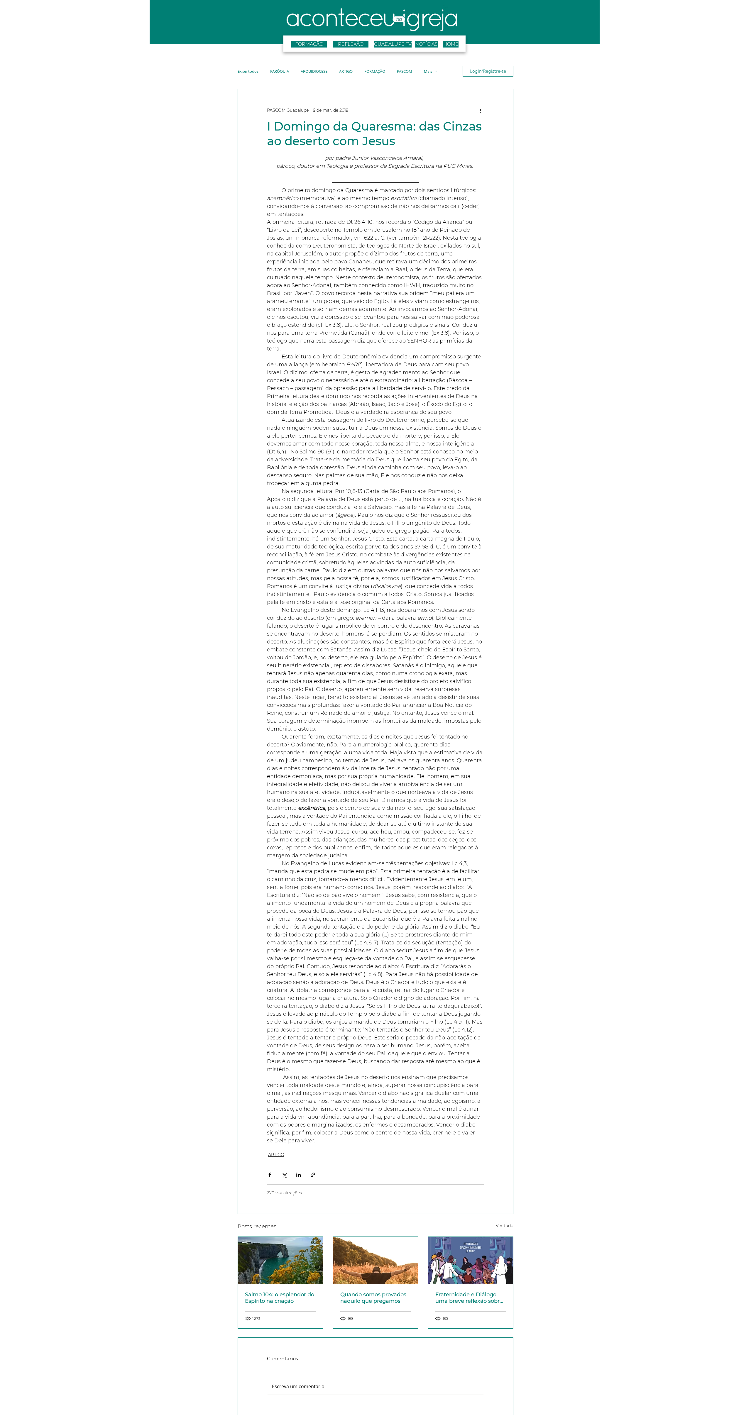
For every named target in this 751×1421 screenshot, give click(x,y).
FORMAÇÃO (374, 71)
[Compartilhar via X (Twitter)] (284, 1175)
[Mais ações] (480, 110)
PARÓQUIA (279, 71)
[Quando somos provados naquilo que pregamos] (375, 1260)
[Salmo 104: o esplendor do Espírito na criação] (280, 1260)
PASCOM (404, 71)
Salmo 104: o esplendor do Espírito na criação (279, 1297)
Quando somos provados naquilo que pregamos (373, 1297)
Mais (428, 71)
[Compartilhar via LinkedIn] (298, 1175)
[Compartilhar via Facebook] (270, 1175)
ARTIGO (346, 71)
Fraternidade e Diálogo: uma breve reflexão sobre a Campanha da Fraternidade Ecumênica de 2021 (469, 1297)
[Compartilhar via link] (313, 1175)
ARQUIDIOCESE (314, 71)
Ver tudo (504, 1225)
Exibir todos (248, 71)
